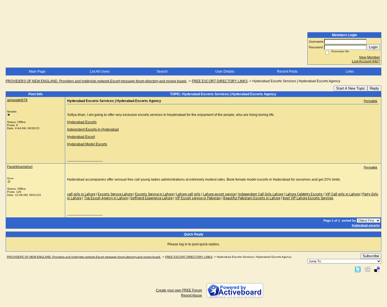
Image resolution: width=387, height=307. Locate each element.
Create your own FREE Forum (179, 290)
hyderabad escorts (366, 225)
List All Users (100, 71)
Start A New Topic (350, 88)
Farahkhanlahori (20, 167)
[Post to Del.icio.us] (377, 269)
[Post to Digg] (367, 269)
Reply (374, 88)
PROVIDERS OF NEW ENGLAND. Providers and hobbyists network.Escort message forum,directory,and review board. (96, 81)
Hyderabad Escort (81, 137)
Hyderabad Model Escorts (87, 144)
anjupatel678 (17, 100)
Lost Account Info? (366, 61)
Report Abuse (191, 295)
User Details (224, 71)
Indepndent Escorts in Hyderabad (93, 129)
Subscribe (371, 256)
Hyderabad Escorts (82, 122)
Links (350, 71)
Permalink (370, 101)
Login (373, 47)
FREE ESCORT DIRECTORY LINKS (220, 81)
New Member (369, 57)
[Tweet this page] (357, 269)
